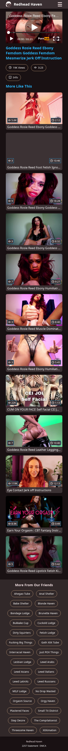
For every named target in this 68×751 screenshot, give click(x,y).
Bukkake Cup (20, 623)
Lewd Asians (21, 671)
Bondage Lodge (20, 613)
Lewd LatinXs (20, 681)
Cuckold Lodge (46, 623)
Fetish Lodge (47, 632)
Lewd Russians (46, 681)
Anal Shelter (46, 593)
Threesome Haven (23, 730)
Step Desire (18, 720)
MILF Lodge (19, 691)
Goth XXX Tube (50, 642)
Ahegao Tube (22, 593)
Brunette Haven (48, 613)
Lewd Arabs (47, 662)
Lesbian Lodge (22, 662)
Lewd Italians (46, 671)
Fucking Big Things (20, 642)
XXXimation (49, 730)
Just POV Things (49, 652)
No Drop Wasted (45, 691)
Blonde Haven (46, 603)
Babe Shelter (21, 603)
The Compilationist (45, 720)
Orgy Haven (48, 701)
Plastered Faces (19, 710)
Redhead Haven (28, 4)
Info (15, 77)
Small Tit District (48, 710)
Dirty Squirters (22, 632)
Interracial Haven (19, 652)
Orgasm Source (22, 701)
